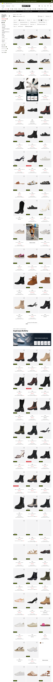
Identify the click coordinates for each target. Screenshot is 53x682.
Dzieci (13, 5)
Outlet (4, 3)
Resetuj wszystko (29, 26)
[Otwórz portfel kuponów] (39, 6)
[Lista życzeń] (48, 6)
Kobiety (3, 5)
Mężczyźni (8, 5)
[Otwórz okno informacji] (51, 1)
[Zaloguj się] (42, 6)
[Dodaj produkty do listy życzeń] (24, 30)
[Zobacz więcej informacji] (19, 51)
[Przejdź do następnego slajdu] (50, 331)
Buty (18, 14)
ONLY (21, 14)
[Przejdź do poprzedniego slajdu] (45, 331)
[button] (41, 16)
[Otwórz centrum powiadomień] (45, 6)
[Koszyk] (50, 6)
